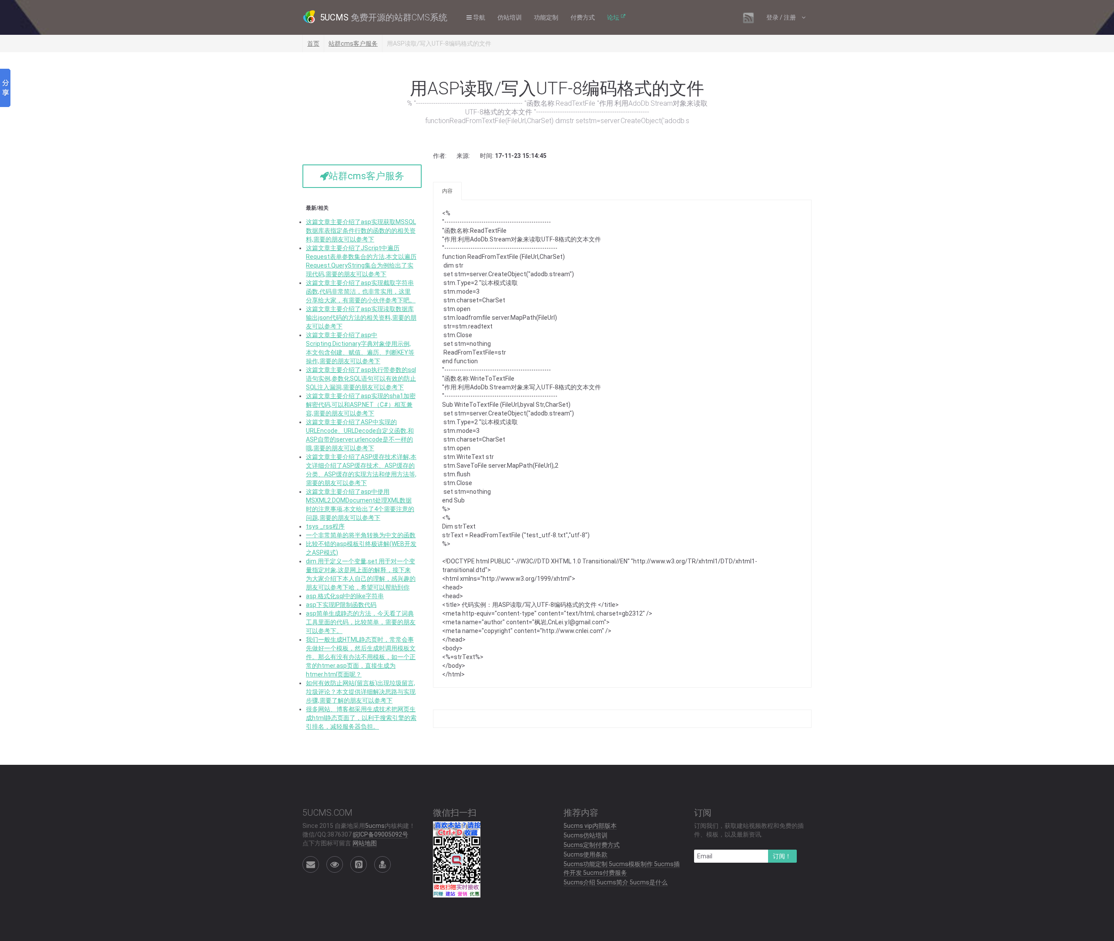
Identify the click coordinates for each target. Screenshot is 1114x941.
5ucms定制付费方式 (592, 844)
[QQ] (382, 864)
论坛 (613, 17)
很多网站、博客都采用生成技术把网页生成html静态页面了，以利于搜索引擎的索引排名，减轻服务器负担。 (361, 718)
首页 (313, 43)
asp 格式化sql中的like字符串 (345, 596)
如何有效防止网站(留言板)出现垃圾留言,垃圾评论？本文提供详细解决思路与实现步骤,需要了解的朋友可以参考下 (361, 692)
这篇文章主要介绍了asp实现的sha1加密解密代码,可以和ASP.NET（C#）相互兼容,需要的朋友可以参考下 (361, 404)
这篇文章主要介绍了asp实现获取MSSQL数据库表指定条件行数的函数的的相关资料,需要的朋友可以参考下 (361, 230)
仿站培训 (509, 17)
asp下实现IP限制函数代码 (341, 604)
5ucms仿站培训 (585, 835)
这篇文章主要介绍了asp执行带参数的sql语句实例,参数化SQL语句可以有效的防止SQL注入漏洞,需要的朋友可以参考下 (361, 378)
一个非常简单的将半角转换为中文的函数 (361, 535)
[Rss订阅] (748, 17)
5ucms (375, 825)
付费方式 (582, 17)
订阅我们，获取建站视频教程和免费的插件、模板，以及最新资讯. (749, 830)
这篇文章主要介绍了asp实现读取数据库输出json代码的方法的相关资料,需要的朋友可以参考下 (361, 317)
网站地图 (364, 843)
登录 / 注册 (781, 17)
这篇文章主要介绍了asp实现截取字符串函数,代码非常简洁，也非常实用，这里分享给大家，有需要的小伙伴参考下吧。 (361, 291)
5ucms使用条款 (585, 854)
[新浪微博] (334, 864)
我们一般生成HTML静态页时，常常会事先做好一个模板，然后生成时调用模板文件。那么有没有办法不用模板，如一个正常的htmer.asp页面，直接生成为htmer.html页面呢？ (361, 657)
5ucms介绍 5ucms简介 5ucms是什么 (616, 882)
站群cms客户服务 (353, 43)
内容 (447, 191)
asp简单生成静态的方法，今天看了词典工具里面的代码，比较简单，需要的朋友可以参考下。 (361, 622)
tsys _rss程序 (325, 526)
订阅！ (782, 856)
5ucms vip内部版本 (590, 825)
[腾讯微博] (358, 864)
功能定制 (546, 17)
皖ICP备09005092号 (380, 834)
